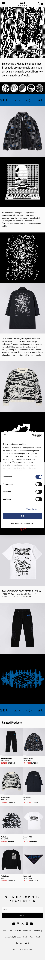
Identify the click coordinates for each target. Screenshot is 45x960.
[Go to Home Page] (22, 4)
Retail (38, 937)
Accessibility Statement (13, 937)
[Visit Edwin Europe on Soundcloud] (27, 924)
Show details (31, 509)
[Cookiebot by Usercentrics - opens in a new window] (32, 435)
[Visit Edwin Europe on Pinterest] (31, 924)
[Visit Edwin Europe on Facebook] (13, 924)
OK (22, 516)
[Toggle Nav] (3, 3)
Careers (19, 943)
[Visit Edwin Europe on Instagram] (18, 924)
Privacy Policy (37, 931)
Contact (26, 943)
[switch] (38, 484)
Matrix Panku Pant (6, 759)
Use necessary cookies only (22, 523)
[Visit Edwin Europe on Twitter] (22, 924)
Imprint (25, 937)
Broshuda (7, 67)
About (32, 937)
